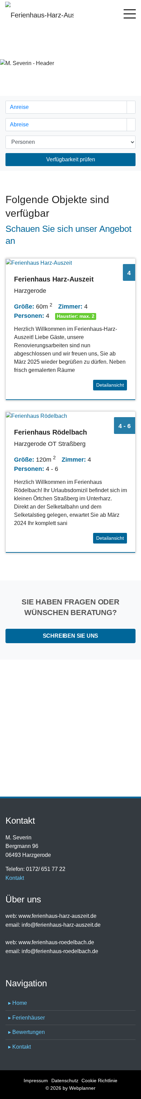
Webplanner (82, 1088)
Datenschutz (64, 1080)
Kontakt (14, 878)
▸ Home (17, 1003)
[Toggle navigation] (130, 15)
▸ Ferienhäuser (26, 1018)
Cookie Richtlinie (99, 1080)
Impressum (36, 1080)
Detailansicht (110, 385)
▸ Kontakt (19, 1047)
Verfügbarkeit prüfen (70, 159)
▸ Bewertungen (26, 1032)
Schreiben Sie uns (71, 636)
